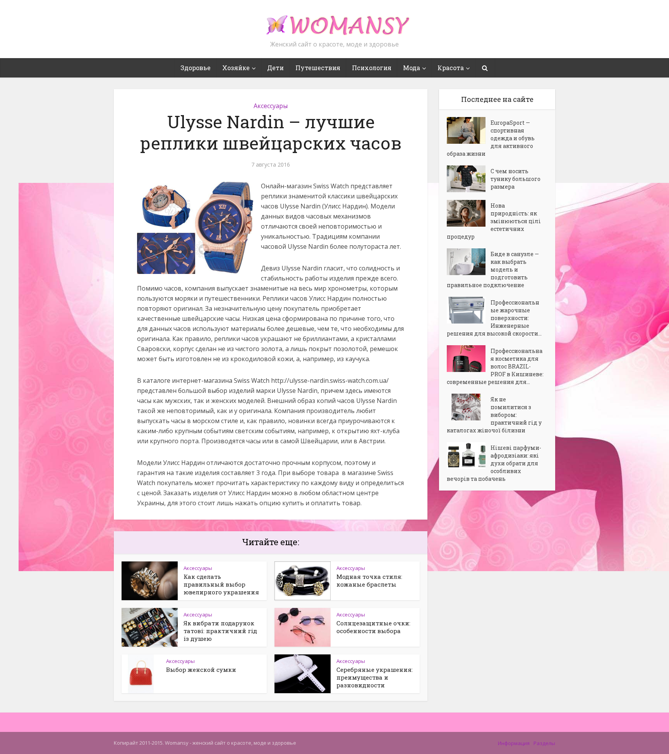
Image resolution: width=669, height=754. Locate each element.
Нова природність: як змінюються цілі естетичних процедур (494, 221)
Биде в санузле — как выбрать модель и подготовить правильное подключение (493, 269)
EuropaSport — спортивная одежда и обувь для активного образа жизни (491, 138)
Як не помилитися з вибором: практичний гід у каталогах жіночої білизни (494, 415)
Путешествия (317, 68)
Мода (411, 68)
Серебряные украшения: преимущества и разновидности (374, 677)
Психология (371, 68)
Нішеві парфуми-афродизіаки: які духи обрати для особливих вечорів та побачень (494, 463)
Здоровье (195, 68)
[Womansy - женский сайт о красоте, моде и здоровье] (334, 22)
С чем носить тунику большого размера (515, 178)
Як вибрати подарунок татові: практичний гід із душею (220, 630)
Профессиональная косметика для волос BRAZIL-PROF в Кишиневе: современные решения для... (495, 366)
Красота (450, 68)
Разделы (544, 743)
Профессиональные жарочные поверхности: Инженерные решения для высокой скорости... (494, 318)
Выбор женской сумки (201, 669)
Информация (514, 743)
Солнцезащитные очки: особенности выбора (373, 627)
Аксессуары (271, 106)
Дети (275, 68)
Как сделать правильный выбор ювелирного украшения (221, 584)
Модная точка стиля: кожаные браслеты (369, 580)
